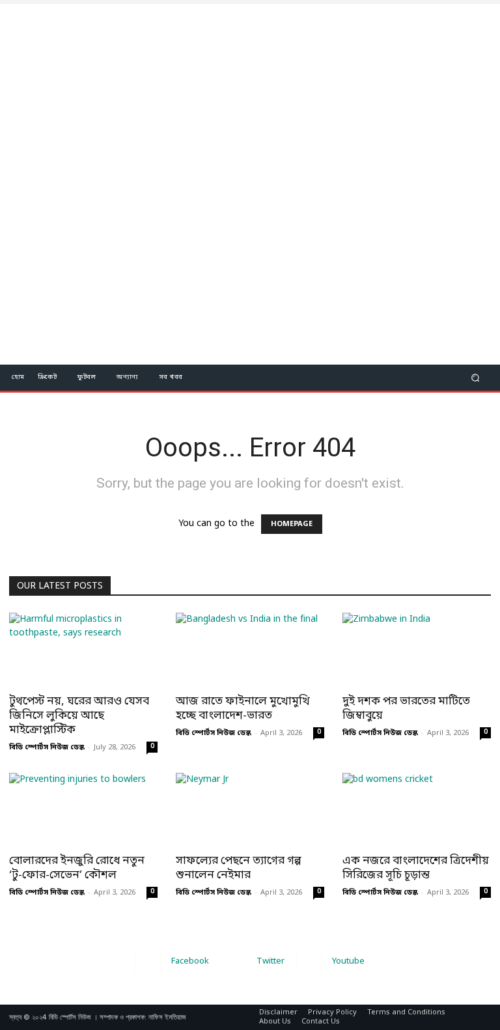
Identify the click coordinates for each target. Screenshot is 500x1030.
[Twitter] (233, 961)
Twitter (271, 961)
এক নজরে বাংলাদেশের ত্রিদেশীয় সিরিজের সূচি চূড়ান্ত (415, 868)
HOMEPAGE (291, 524)
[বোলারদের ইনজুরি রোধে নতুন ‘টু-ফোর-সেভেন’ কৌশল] (83, 809)
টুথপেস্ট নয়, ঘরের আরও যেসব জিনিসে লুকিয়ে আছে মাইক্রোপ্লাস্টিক (79, 716)
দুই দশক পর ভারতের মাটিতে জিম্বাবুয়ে (406, 708)
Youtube (348, 961)
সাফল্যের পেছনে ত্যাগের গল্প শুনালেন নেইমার (238, 868)
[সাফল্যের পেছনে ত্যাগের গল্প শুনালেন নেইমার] (250, 809)
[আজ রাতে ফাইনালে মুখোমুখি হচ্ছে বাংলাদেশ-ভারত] (250, 649)
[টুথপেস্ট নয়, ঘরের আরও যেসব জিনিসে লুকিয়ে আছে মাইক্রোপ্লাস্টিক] (83, 649)
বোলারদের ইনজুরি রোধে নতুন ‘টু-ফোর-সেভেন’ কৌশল (77, 868)
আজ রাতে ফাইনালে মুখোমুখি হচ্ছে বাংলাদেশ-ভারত (243, 708)
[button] (475, 377)
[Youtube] (309, 961)
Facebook (190, 961)
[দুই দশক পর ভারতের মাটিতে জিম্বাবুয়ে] (416, 649)
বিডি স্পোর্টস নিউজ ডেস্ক (47, 747)
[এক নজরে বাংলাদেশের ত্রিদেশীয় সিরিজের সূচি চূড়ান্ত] (416, 809)
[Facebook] (148, 961)
